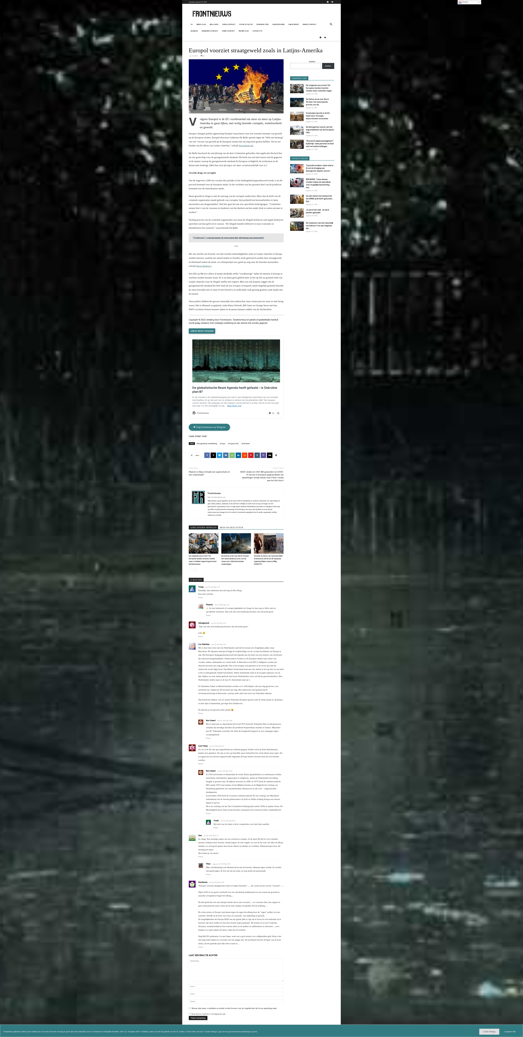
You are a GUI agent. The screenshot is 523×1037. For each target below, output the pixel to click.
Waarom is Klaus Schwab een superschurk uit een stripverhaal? (209, 473)
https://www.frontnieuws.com (216, 497)
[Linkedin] (238, 455)
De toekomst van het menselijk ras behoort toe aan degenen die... (319, 225)
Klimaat (194, 31)
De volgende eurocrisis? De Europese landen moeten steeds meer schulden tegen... (319, 88)
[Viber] (263, 455)
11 (204, 56)
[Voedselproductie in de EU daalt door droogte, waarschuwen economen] (297, 116)
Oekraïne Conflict (210, 31)
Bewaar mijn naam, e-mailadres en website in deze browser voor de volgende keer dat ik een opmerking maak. (234, 1008)
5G (192, 24)
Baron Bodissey (203, 266)
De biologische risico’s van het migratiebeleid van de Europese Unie (320, 130)
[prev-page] (190, 569)
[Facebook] (207, 455)
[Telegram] (328, 2)
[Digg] (269, 455)
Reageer (200, 597)
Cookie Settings (489, 1032)
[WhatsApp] (232, 455)
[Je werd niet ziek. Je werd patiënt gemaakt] (297, 213)
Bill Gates (214, 24)
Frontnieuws (214, 493)
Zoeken (312, 61)
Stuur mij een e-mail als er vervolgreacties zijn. (208, 1014)
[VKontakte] (332, 2)
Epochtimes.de (246, 145)
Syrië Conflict (228, 31)
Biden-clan (201, 24)
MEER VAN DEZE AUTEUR (231, 528)
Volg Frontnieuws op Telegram (210, 427)
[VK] (226, 455)
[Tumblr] (257, 455)
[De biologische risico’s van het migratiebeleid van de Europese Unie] (297, 130)
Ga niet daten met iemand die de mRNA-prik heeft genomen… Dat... (320, 198)
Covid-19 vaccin (246, 24)
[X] (213, 455)
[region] (261, 1031)
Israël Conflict (309, 24)
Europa (222, 443)
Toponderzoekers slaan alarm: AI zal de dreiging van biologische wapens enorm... (320, 168)
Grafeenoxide (278, 24)
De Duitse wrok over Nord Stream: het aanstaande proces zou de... (317, 102)
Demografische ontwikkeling (207, 443)
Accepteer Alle (510, 1032)
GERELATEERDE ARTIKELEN (203, 528)
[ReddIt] (244, 455)
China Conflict (228, 24)
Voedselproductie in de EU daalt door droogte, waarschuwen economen (318, 116)
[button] (331, 24)
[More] (276, 455)
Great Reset (293, 24)
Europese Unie (262, 24)
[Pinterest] (251, 455)
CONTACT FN (257, 31)
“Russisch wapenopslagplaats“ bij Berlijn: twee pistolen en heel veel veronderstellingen (320, 143)
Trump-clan (243, 31)
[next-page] (195, 569)
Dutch (465, 2)
